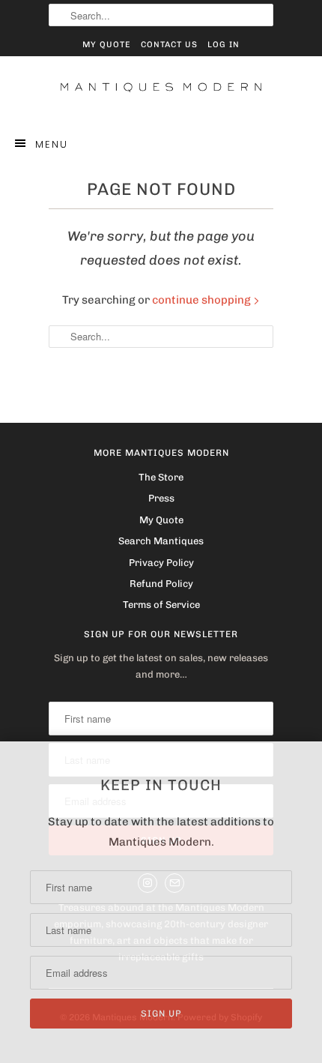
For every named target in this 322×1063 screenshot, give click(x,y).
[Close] (309, 755)
